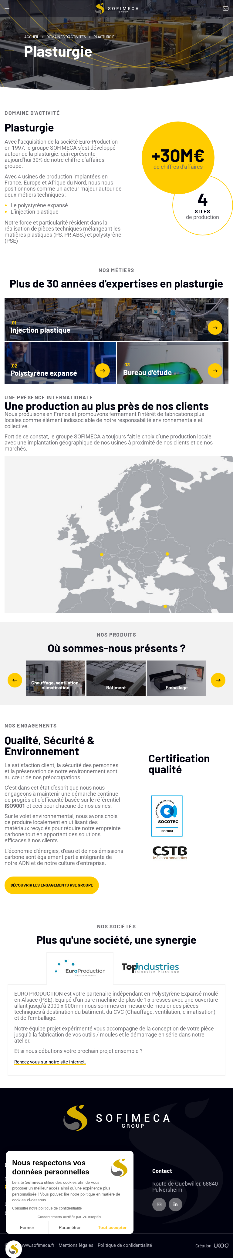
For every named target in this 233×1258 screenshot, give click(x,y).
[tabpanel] (116, 1030)
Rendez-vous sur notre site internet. (50, 1062)
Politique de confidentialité (125, 1245)
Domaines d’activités (66, 37)
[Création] (221, 1245)
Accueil (31, 37)
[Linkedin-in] (175, 1204)
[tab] (79, 968)
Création (203, 1245)
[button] (7, 8)
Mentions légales (76, 1245)
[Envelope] (159, 1204)
